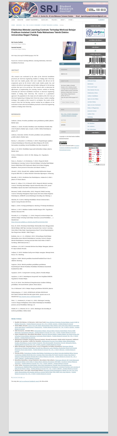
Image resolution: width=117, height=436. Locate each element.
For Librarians (92, 129)
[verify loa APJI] (95, 37)
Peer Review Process (93, 90)
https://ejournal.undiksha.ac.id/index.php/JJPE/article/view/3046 (29, 222)
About (63, 20)
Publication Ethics (93, 93)
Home (13, 25)
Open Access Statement (94, 105)
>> (24, 377)
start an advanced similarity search (29, 381)
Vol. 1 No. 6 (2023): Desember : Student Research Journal (40, 25)
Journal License (92, 111)
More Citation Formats (68, 102)
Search (101, 20)
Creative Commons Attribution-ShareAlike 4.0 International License (69, 148)
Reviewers (90, 84)
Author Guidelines (93, 96)
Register (20, 20)
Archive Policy (92, 102)
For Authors (91, 126)
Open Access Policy (93, 99)
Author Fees (91, 114)
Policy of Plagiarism (93, 108)
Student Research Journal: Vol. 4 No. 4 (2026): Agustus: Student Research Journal (38, 344)
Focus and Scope (92, 87)
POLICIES (54, 20)
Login (13, 20)
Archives (19, 25)
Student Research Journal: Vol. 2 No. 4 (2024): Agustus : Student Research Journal (50, 324)
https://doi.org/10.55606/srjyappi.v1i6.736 (26, 55)
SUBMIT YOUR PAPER (32, 20)
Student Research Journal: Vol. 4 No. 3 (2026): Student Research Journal (55, 332)
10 (21, 377)
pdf (63, 64)
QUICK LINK (44, 20)
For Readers (91, 123)
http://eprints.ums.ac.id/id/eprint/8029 (30, 296)
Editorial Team (92, 81)
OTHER (70, 20)
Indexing (90, 117)
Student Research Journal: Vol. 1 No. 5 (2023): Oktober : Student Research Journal (54, 368)
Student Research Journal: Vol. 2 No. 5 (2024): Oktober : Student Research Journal (45, 363)
